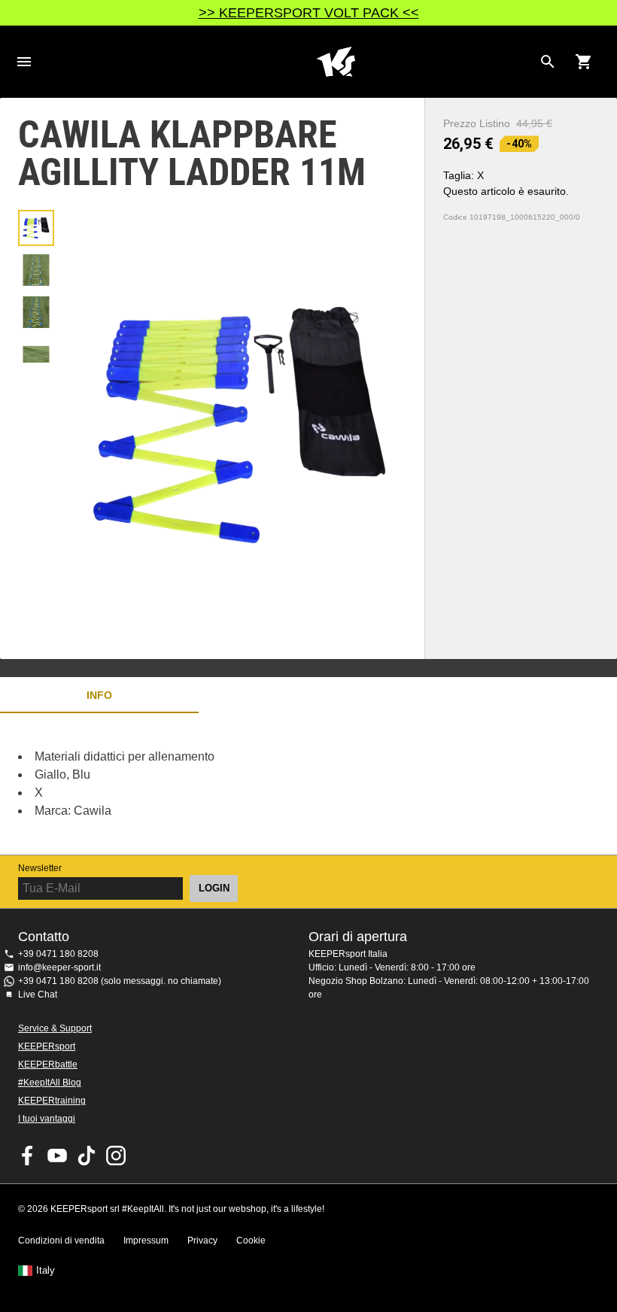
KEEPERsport (46, 1046)
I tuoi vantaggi (46, 1118)
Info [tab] (99, 695)
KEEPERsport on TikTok (86, 1155)
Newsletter (40, 868)
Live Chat (37, 994)
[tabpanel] (263, 784)
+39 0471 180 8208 (58, 954)
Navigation (24, 62)
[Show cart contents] (584, 62)
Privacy (202, 1240)
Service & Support (55, 1028)
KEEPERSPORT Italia (335, 62)
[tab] (36, 228)
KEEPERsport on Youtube (57, 1155)
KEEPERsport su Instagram (116, 1155)
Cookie (251, 1240)
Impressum (146, 1240)
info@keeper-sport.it (59, 967)
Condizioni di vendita (61, 1240)
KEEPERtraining (52, 1100)
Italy (45, 1270)
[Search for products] (548, 62)
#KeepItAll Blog (49, 1082)
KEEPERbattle (48, 1064)
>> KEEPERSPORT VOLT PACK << (309, 12)
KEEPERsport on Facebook (28, 1155)
